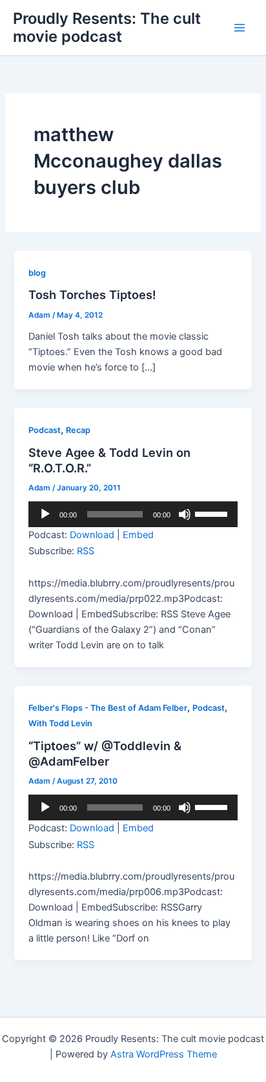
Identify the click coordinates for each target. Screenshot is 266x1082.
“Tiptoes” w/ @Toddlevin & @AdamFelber (104, 753)
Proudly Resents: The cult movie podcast (107, 27)
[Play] (45, 514)
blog (37, 273)
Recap (78, 430)
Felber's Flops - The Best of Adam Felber (107, 708)
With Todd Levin (60, 723)
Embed (138, 535)
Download (92, 535)
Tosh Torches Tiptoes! (92, 294)
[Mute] (184, 514)
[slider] (213, 513)
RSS (85, 551)
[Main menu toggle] (239, 27)
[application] (132, 514)
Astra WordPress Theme (163, 1054)
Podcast (44, 430)
